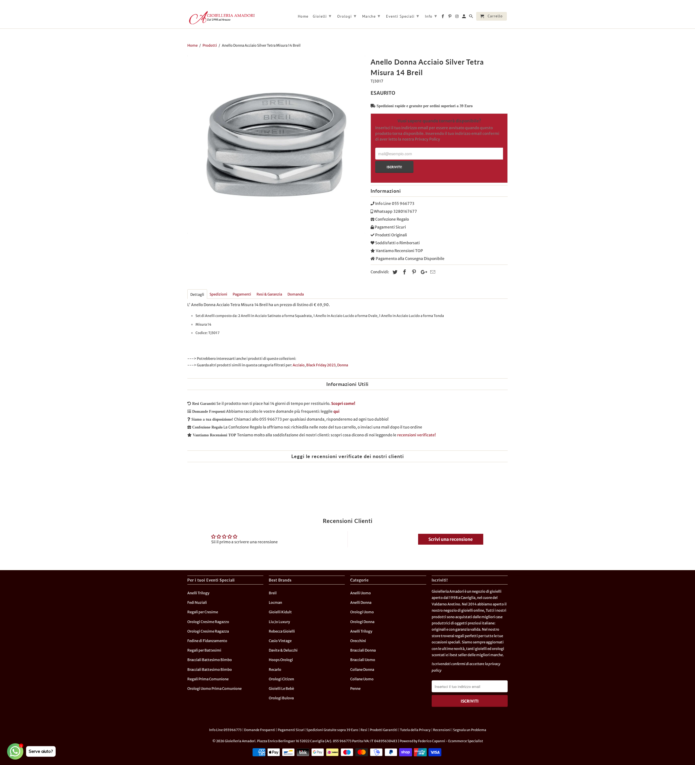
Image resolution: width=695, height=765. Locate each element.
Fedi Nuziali (197, 602)
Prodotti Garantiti (383, 730)
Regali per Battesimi (204, 650)
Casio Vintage (280, 641)
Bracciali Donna (363, 650)
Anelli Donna (360, 602)
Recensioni (442, 730)
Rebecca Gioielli (282, 631)
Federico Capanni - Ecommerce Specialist (450, 741)
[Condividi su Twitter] (394, 272)
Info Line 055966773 (225, 730)
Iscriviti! (394, 167)
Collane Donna (362, 669)
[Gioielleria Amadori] (221, 17)
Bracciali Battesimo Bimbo (209, 660)
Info (431, 16)
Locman (275, 602)
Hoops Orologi (281, 660)
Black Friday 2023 (321, 365)
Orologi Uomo (362, 612)
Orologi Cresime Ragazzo (208, 622)
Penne (355, 688)
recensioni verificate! (416, 435)
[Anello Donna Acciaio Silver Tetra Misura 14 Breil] (276, 144)
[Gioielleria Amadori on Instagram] (457, 17)
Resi (364, 730)
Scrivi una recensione (450, 539)
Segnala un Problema (469, 730)
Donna (342, 365)
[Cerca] (471, 17)
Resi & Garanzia (269, 294)
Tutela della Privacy (415, 730)
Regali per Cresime (202, 612)
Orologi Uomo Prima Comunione (214, 688)
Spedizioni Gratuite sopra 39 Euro (332, 730)
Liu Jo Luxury (279, 622)
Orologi (346, 16)
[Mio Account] (464, 17)
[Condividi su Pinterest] (413, 272)
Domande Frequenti (259, 730)
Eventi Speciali (402, 16)
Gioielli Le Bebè (281, 688)
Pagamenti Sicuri (291, 730)
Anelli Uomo (360, 593)
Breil (273, 593)
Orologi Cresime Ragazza (208, 631)
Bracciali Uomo (362, 660)
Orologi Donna (362, 622)
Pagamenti (242, 294)
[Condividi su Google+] (422, 272)
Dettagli (197, 294)
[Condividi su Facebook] (403, 272)
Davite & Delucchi (283, 650)
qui (336, 411)
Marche (371, 16)
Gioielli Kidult (280, 612)
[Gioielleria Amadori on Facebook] (443, 17)
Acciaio (299, 365)
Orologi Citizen (281, 679)
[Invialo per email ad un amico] (432, 272)
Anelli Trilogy (198, 593)
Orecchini (358, 641)
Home (303, 16)
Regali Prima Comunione (208, 679)
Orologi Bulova (281, 698)
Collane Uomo (362, 679)
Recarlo (275, 669)
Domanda (296, 294)
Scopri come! (343, 403)
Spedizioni (218, 294)
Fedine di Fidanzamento (207, 641)
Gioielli (322, 16)
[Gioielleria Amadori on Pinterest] (450, 17)
